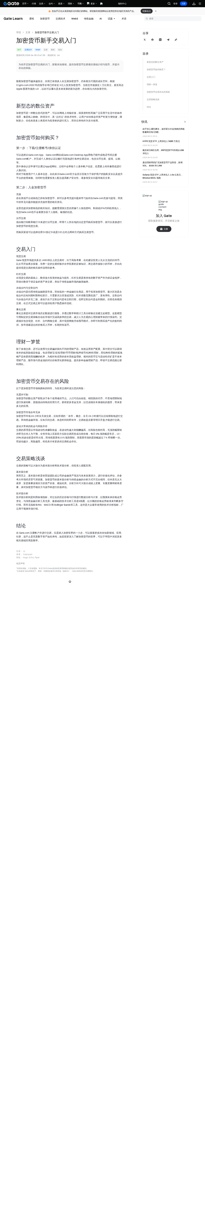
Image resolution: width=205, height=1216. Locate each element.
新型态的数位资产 (155, 62)
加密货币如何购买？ (156, 69)
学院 (18, 32)
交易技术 (28, 50)
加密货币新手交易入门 (47, 32)
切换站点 (146, 11)
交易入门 (151, 77)
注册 (183, 3)
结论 (149, 107)
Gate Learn (13, 18)
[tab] (31, 18)
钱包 (60, 50)
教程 (53, 50)
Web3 (37, 50)
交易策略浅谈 (153, 99)
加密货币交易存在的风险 (158, 92)
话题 (110, 18)
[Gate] (11, 3)
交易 (45, 50)
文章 (28, 32)
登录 (175, 3)
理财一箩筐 (152, 84)
